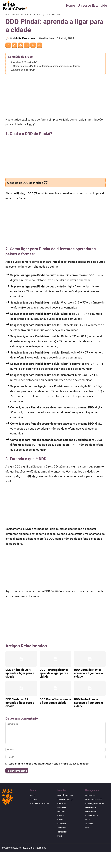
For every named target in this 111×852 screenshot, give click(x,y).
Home (70, 5)
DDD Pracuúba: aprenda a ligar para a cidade (55, 701)
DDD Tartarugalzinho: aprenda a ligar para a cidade (54, 673)
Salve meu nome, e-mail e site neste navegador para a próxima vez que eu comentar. (49, 763)
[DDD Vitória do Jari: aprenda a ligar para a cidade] (21, 659)
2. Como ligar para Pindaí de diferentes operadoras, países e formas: (46, 65)
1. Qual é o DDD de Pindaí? (24, 62)
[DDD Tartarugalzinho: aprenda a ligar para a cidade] (55, 659)
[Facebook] (8, 45)
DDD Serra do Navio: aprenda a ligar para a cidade (88, 673)
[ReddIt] (39, 45)
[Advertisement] (55, 97)
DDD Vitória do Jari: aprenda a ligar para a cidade (19, 673)
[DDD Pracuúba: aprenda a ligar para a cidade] (55, 688)
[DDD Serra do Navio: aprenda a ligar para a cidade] (90, 659)
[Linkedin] (33, 45)
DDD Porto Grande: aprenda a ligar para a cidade (88, 702)
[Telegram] (20, 45)
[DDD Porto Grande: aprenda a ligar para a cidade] (90, 688)
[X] (27, 45)
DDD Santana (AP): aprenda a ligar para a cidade (19, 702)
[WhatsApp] (14, 45)
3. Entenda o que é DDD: (23, 69)
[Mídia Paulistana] (7, 38)
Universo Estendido (92, 5)
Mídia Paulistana (24, 38)
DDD (15, 14)
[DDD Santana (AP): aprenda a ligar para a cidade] (21, 688)
